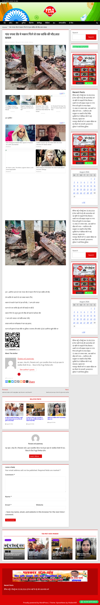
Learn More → (35, 456)
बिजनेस (31, 23)
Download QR (12, 349)
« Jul (83, 202)
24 (74, 193)
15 (91, 186)
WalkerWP (72, 602)
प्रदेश (10, 23)
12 (81, 186)
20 (84, 189)
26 (81, 193)
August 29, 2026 (9, 424)
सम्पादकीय (62, 23)
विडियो (47, 23)
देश (9, 551)
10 (74, 186)
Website (39, 505)
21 (88, 189)
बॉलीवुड (39, 23)
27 (84, 193)
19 (81, 189)
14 (88, 186)
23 (94, 189)
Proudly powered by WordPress (35, 602)
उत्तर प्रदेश (26, 42)
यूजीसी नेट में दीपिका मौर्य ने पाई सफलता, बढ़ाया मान (57, 418)
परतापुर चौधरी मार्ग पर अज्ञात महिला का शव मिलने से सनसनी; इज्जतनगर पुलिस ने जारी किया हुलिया (84, 124)
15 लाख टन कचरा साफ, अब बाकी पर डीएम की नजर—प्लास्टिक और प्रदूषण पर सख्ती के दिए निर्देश (34, 419)
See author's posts (27, 369)
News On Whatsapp (80, 47)
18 (77, 189)
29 (91, 193)
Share (32, 382)
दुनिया (24, 23)
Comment (10, 474)
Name (8, 496)
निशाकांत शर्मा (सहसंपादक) (10, 42)
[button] (89, 601)
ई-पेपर (71, 23)
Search (75, 32)
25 (78, 193)
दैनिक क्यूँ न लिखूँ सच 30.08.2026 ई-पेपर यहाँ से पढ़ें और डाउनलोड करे (13, 554)
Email (8, 505)
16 (94, 186)
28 (88, 193)
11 (77, 186)
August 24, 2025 (20, 42)
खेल (17, 23)
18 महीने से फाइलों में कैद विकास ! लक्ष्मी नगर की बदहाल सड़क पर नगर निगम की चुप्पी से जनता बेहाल (14, 419)
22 (91, 189)
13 (84, 186)
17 (74, 189)
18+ (54, 23)
